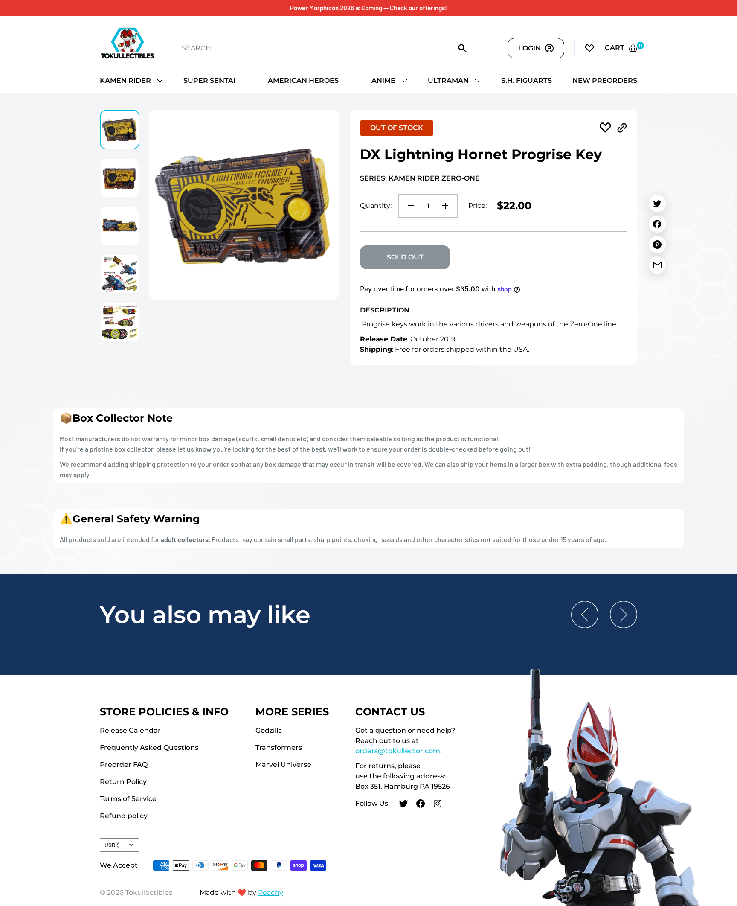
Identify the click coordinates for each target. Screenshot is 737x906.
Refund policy (124, 816)
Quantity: (376, 205)
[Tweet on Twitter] (657, 203)
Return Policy (123, 782)
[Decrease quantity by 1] (408, 206)
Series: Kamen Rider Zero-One (420, 178)
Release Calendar (130, 730)
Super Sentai (209, 80)
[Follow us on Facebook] (420, 804)
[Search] (463, 48)
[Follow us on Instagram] (437, 804)
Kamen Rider (125, 80)
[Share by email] (657, 265)
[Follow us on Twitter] (403, 804)
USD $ (112, 844)
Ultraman (448, 80)
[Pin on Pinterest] (657, 244)
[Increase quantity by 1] (447, 206)
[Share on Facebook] (657, 224)
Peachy (270, 893)
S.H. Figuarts (526, 80)
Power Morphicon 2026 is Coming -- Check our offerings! (368, 8)
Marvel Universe (283, 764)
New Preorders (604, 80)
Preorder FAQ (124, 764)
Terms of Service (128, 799)
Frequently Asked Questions (149, 747)
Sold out (405, 257)
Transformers (278, 747)
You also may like (205, 614)
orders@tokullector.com (397, 751)
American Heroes (303, 80)
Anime (383, 80)
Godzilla (268, 730)
